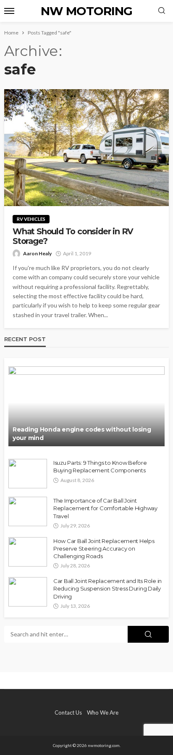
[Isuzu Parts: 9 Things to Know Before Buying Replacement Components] (27, 473)
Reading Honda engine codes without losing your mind (82, 434)
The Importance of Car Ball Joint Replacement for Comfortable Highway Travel (105, 508)
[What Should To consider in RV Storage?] (86, 147)
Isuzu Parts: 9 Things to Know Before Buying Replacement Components (100, 466)
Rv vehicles (31, 219)
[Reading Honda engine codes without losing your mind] (86, 406)
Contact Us (68, 712)
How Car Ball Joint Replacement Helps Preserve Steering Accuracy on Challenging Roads (104, 548)
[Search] (162, 11)
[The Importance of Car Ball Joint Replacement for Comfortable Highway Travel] (27, 511)
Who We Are (102, 712)
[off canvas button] (9, 11)
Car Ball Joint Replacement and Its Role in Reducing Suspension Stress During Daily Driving (107, 588)
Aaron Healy (37, 253)
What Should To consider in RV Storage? (73, 236)
